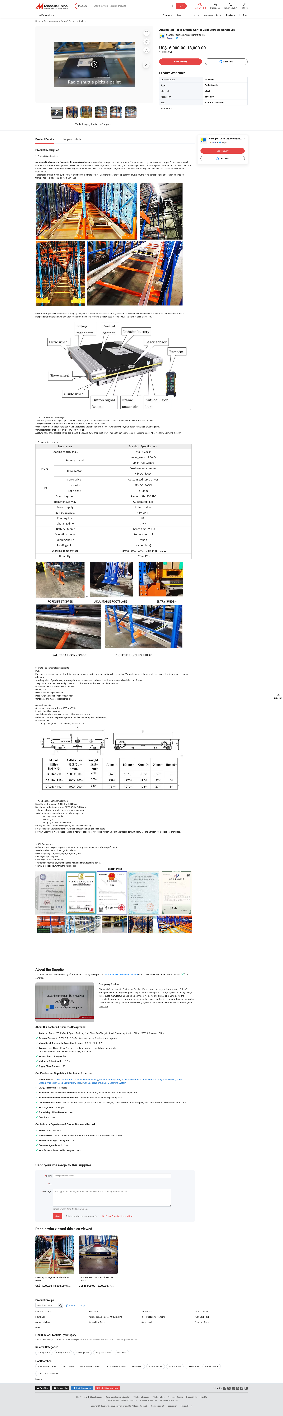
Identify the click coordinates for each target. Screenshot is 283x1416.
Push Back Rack (202, 1316)
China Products (96, 1397)
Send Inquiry (180, 61)
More (38, 1379)
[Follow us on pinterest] (241, 1388)
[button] (172, 6)
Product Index (191, 1397)
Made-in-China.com (129, 1400)
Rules (245, 15)
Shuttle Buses (175, 1366)
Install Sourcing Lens (108, 1388)
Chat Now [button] (228, 61)
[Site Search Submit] (181, 6)
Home (38, 21)
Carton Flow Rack (96, 1322)
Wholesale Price (159, 1397)
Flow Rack (40, 1316)
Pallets (82, 21)
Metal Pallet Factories (90, 1366)
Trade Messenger (82, 1388)
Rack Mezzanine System (114, 1082)
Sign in (245, 7)
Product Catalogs (77, 1305)
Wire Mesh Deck (55, 1082)
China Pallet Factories (116, 1366)
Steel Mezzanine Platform (153, 1316)
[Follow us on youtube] (237, 1388)
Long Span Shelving (166, 1079)
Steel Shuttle (193, 1366)
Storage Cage (44, 1352)
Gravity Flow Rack (72, 1082)
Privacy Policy (186, 1406)
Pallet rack (93, 1311)
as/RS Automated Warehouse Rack (138, 1079)
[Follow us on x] (229, 1388)
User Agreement (157, 1406)
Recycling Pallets (103, 1352)
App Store (43, 1388)
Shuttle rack (147, 1322)
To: (50, 1183)
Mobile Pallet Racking (87, 1079)
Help (195, 15)
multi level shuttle (43, 1311)
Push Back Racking (91, 1082)
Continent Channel (175, 1397)
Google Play (61, 1388)
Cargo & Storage (68, 21)
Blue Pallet (122, 1352)
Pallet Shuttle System (109, 1079)
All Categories (45, 15)
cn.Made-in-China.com (169, 1400)
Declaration (172, 1406)
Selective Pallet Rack (65, 1079)
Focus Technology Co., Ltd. (121, 1406)
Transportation (51, 21)
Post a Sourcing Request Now (117, 1216)
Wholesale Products (141, 1397)
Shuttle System (201, 1311)
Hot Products (81, 1397)
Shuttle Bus (137, 1366)
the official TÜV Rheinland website (121, 974)
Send (57, 1216)
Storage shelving (43, 1322)
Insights (203, 1397)
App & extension (211, 15)
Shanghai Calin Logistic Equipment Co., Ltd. (186, 34)
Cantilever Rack (202, 1322)
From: (49, 1175)
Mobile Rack (147, 1311)
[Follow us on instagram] (233, 1388)
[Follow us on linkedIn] (246, 1388)
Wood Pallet (68, 1366)
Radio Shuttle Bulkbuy (48, 1373)
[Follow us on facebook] (224, 1388)
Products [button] (82, 6)
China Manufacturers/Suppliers (118, 1397)
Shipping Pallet (82, 1352)
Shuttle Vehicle (211, 1366)
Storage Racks (63, 1352)
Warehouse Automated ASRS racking (105, 1316)
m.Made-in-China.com (148, 1400)
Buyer (180, 15)
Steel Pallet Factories (47, 1366)
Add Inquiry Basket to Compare (95, 124)
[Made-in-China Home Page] (51, 6)
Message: (47, 1191)
